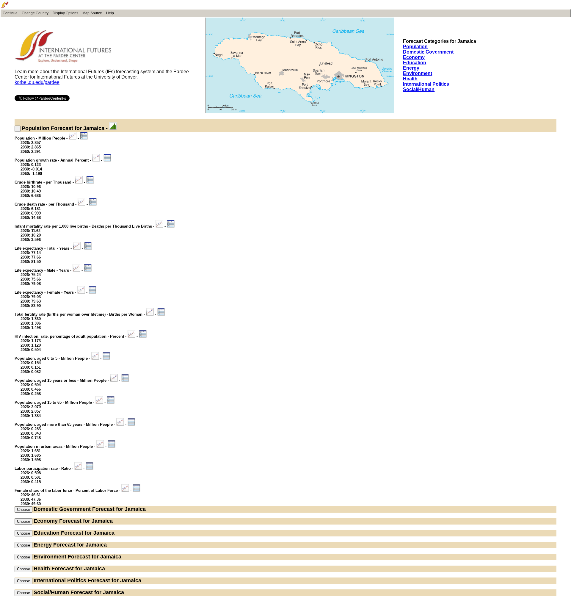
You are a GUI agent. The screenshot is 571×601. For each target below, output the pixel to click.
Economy (414, 57)
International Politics (426, 84)
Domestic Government (428, 51)
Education (414, 62)
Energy (411, 68)
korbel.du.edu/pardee (37, 82)
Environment (417, 73)
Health (410, 78)
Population (415, 46)
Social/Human (418, 89)
